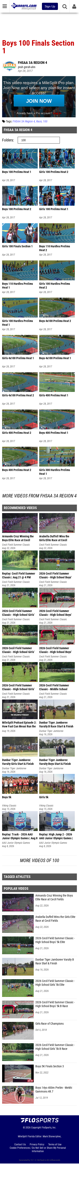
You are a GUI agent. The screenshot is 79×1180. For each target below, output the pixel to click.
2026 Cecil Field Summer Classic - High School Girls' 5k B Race (55, 1047)
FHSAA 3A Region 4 (32, 62)
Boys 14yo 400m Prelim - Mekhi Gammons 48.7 (53, 1089)
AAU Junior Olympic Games (16, 842)
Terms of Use (55, 1144)
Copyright (36, 1127)
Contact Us (20, 1144)
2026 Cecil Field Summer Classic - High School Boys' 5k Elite (55, 940)
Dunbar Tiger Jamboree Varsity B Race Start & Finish (54, 961)
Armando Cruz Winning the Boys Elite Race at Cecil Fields (54, 897)
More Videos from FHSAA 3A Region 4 (39, 495)
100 (45, 121)
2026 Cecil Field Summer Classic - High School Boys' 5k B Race (55, 1004)
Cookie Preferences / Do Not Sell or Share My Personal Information (38, 1149)
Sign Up (50, 6)
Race (39, 121)
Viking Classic (9, 805)
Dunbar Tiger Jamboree (51, 731)
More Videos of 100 (39, 860)
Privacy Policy (37, 1144)
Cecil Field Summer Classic (16, 544)
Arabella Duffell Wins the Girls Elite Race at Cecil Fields (55, 919)
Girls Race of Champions (49, 1023)
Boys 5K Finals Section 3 (49, 1066)
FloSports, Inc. (49, 1127)
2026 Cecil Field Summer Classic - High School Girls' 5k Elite (55, 983)
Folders (7, 140)
